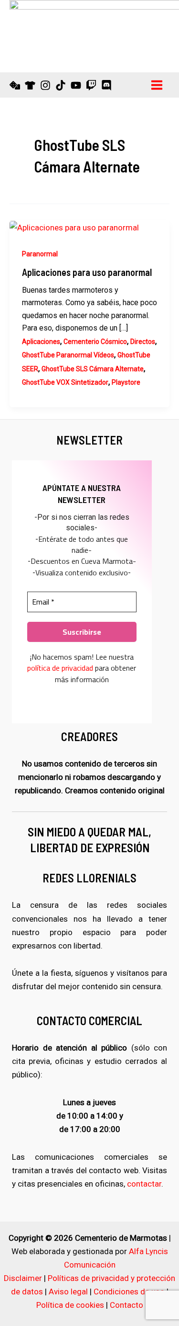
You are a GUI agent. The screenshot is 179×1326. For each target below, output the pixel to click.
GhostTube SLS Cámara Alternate (93, 369)
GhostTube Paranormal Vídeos (68, 355)
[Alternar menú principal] (157, 85)
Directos (142, 341)
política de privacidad (60, 668)
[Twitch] (91, 85)
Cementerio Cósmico (95, 341)
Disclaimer (23, 1278)
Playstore (126, 382)
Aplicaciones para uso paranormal (87, 272)
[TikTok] (60, 85)
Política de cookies (70, 1305)
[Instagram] (45, 85)
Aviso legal (68, 1291)
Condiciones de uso (129, 1291)
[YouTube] (76, 85)
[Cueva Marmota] (30, 85)
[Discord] (106, 85)
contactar (144, 1184)
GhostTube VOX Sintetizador (65, 382)
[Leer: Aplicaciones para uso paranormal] (74, 227)
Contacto (126, 1305)
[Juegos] (15, 85)
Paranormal (40, 254)
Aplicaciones (41, 341)
